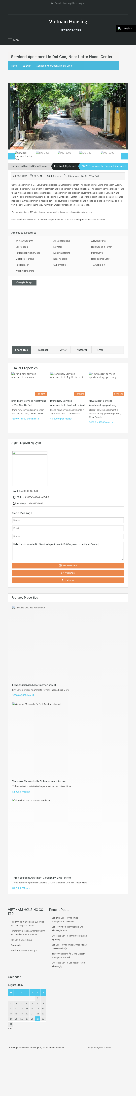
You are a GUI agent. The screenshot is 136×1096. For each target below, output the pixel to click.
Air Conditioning (61, 241)
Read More (63, 690)
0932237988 (71, 30)
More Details (37, 413)
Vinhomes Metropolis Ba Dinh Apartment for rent (39, 781)
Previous (14, 116)
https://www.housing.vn (26, 950)
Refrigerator (22, 265)
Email (100, 350)
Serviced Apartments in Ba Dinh (54, 65)
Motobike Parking (25, 259)
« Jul (10, 1028)
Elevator (57, 247)
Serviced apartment (20, 185)
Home (14, 65)
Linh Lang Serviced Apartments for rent (34, 685)
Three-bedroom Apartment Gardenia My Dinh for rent (41, 877)
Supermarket (60, 265)
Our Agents (16, 945)
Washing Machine (25, 271)
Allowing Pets (98, 241)
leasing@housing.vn (74, 3)
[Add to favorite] (14, 90)
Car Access (22, 247)
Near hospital (60, 259)
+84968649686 (36, 503)
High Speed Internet (101, 247)
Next (122, 116)
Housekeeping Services (28, 253)
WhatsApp (82, 350)
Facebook (43, 350)
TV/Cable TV (98, 265)
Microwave (97, 253)
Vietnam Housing (68, 21)
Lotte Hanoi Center (68, 197)
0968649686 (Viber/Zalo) (37, 497)
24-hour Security (24, 241)
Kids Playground (61, 253)
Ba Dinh (27, 65)
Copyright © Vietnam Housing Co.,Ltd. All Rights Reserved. (37, 1047)
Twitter (62, 350)
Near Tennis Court (100, 259)
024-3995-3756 (31, 491)
